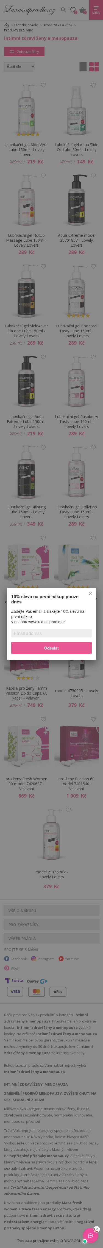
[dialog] (51, 624)
